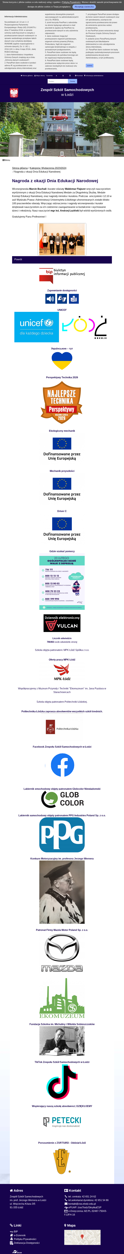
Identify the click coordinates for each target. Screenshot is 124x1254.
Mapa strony (40, 75)
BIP (15, 1231)
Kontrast (79, 75)
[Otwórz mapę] (82, 1237)
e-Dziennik (19, 1235)
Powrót (18, 259)
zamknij (89, 65)
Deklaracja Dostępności (26, 1243)
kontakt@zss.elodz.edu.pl (82, 1204)
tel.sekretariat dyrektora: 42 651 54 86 (88, 1200)
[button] (4, 129)
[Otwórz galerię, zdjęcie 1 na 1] (62, 239)
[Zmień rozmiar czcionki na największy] (69, 75)
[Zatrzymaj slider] (62, 153)
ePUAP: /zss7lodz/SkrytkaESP (84, 1207)
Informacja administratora (94, 75)
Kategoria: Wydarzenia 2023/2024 (48, 168)
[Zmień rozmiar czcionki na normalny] (56, 75)
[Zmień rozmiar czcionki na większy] (63, 75)
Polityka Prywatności (24, 1239)
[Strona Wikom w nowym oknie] (17, 1251)
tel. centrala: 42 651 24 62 (82, 1196)
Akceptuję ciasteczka (84, 7)
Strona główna (27, 75)
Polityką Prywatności (71, 2)
